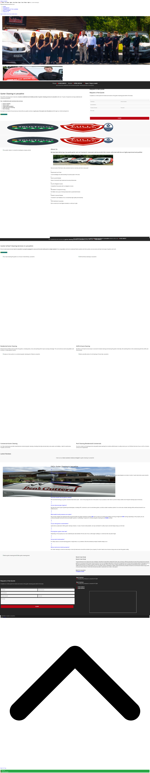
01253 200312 (62, 83)
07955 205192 (78, 83)
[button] (8, 14)
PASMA (106, 518)
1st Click (4, 617)
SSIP (92, 516)
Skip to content (3, 1)
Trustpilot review (80, 571)
